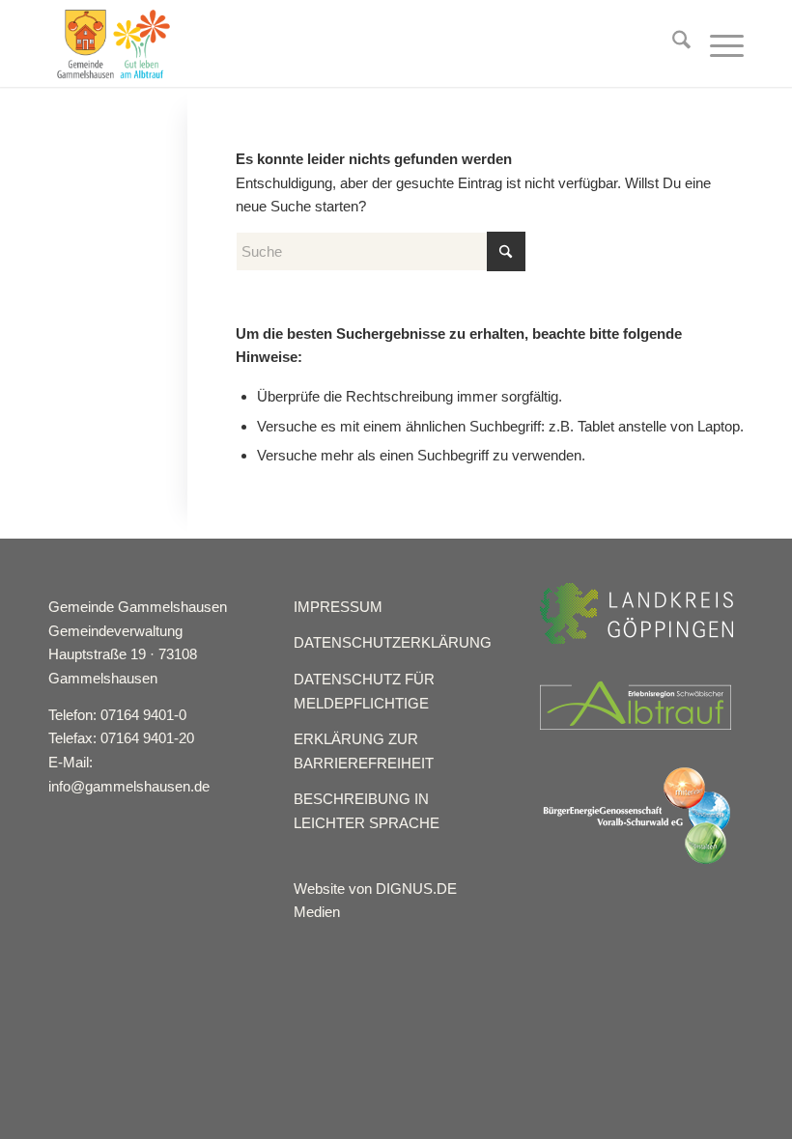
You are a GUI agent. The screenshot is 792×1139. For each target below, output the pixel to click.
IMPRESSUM (338, 606)
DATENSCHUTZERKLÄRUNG (393, 642)
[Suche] (672, 43)
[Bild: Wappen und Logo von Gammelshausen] (113, 43)
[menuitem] (672, 43)
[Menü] (717, 43)
